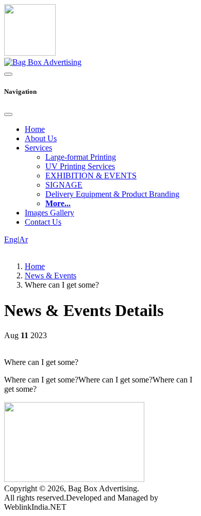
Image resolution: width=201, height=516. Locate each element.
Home (35, 129)
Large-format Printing (80, 157)
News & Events (50, 275)
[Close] (8, 114)
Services (38, 147)
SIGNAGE (63, 184)
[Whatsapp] (30, 52)
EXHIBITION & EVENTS (91, 175)
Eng (11, 239)
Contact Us (43, 222)
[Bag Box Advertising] (42, 62)
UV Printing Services (80, 166)
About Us (41, 138)
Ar (23, 239)
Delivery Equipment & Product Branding (112, 194)
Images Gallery (49, 212)
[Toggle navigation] (8, 74)
